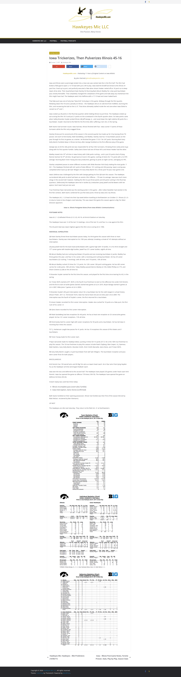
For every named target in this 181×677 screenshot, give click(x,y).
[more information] (110, 66)
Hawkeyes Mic (67, 62)
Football (53, 41)
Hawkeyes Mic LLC (90, 27)
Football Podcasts (68, 41)
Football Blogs (54, 53)
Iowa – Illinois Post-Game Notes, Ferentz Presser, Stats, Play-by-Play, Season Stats (112, 657)
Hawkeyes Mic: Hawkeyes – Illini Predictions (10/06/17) (67, 657)
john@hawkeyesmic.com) (95, 78)
